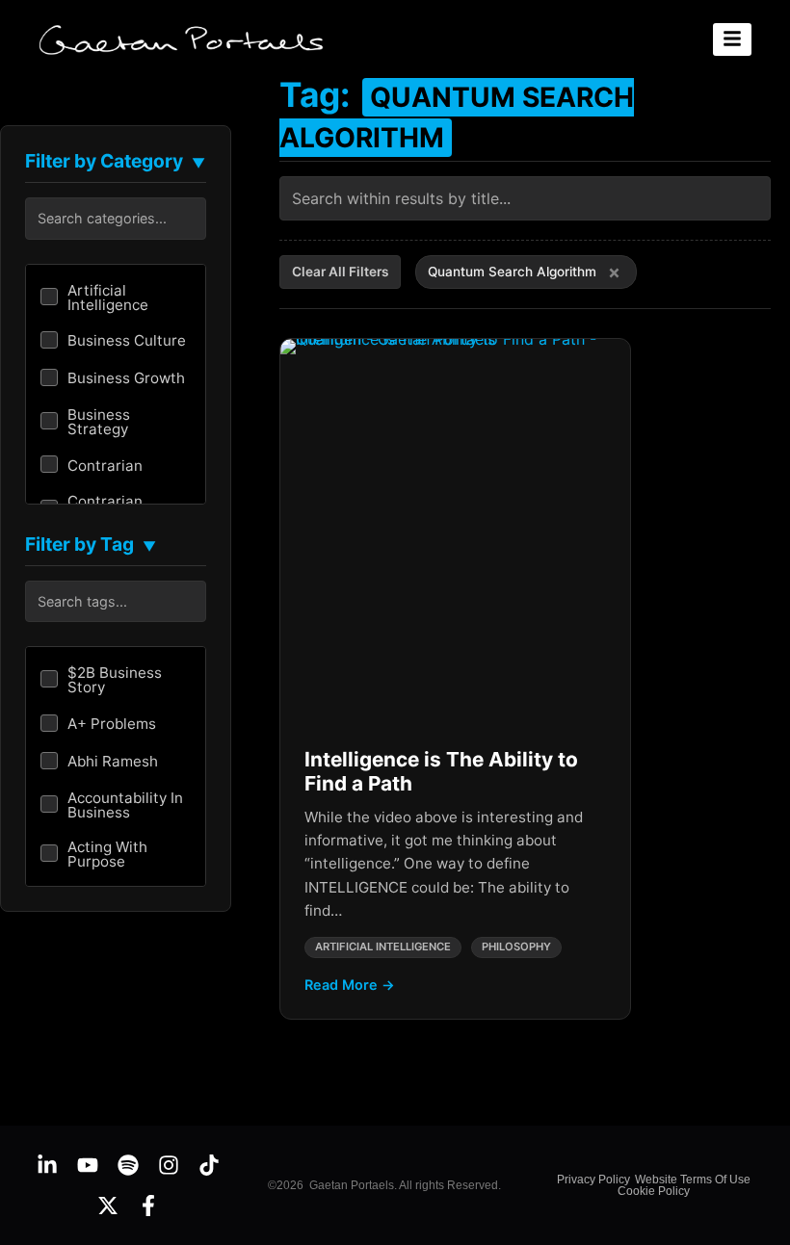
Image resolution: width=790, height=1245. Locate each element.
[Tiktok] (209, 1165)
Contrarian (105, 465)
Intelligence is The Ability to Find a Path (441, 771)
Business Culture (126, 340)
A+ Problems (111, 723)
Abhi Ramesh (112, 761)
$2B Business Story (114, 679)
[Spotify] (128, 1165)
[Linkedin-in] (47, 1165)
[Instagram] (168, 1165)
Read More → (349, 984)
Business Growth (126, 378)
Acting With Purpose (107, 854)
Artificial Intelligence (107, 297)
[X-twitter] (107, 1205)
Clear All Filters (340, 271)
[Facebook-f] (148, 1205)
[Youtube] (87, 1165)
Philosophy (516, 946)
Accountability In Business (125, 805)
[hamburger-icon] (732, 39)
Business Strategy (98, 421)
